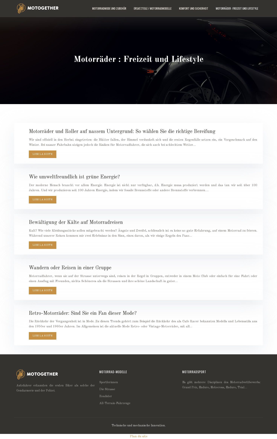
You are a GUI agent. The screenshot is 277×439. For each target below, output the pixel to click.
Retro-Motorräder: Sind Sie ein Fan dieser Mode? (83, 313)
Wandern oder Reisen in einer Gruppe (70, 267)
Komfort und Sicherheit (193, 8)
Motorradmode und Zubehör (109, 8)
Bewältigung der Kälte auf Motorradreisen (76, 222)
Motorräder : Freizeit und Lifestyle (237, 8)
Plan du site (138, 436)
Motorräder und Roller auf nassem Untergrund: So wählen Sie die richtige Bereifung (122, 131)
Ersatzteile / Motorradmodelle (152, 8)
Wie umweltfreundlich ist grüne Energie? (74, 177)
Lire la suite (43, 154)
